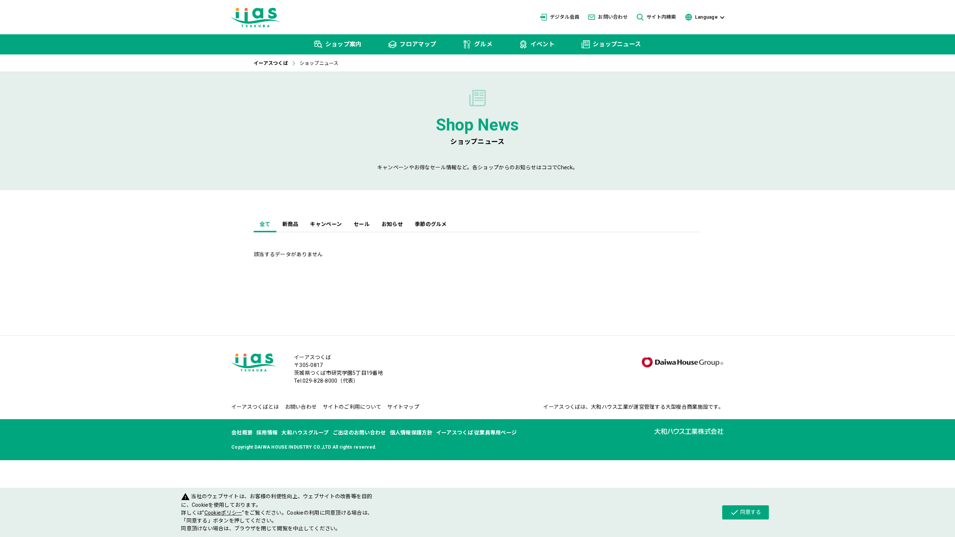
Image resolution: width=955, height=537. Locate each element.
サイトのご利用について (352, 407)
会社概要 (242, 433)
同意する (745, 512)
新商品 (290, 224)
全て (265, 224)
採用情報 (267, 433)
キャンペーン (326, 224)
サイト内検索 (661, 17)
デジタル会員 (565, 17)
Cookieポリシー (223, 513)
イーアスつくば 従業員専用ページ (476, 433)
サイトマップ (403, 407)
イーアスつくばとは (255, 407)
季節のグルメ (431, 224)
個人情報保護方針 (411, 433)
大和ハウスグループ (305, 433)
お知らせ (392, 224)
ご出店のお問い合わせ (359, 433)
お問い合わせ (613, 17)
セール (362, 224)
